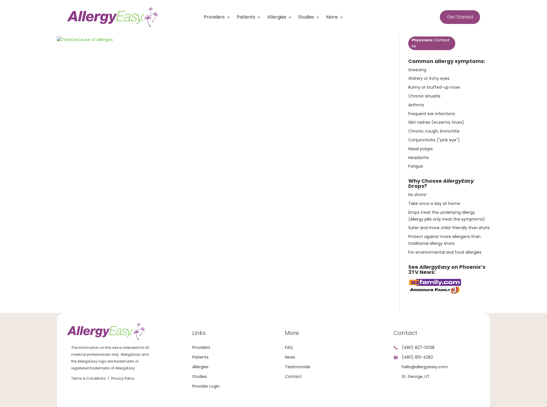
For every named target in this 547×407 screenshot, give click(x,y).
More (332, 17)
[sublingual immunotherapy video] (435, 293)
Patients (246, 17)
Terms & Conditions (88, 378)
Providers (214, 17)
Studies (306, 17)
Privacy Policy (122, 378)
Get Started (460, 17)
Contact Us (431, 43)
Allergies (276, 17)
